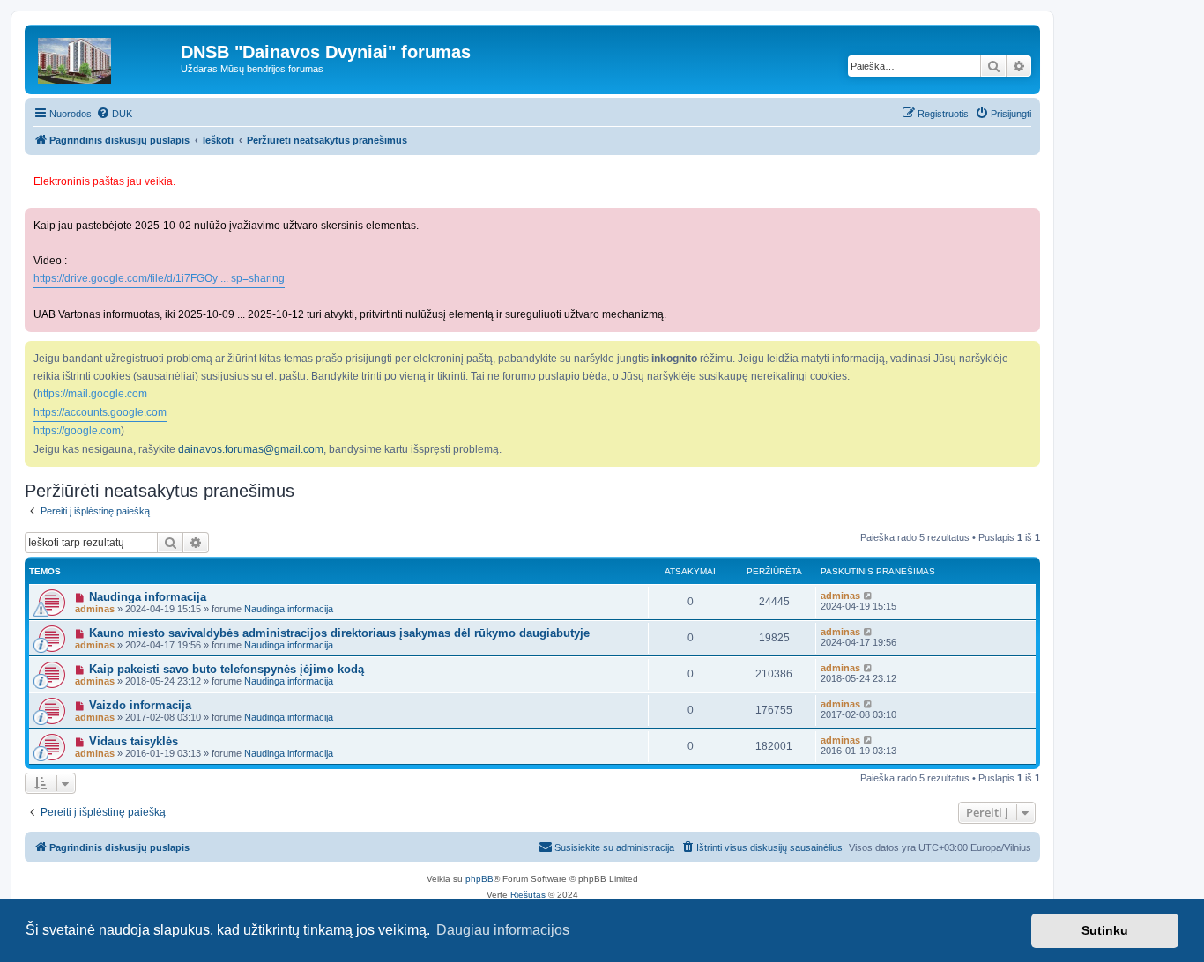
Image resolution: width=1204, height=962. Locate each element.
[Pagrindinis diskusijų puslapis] (105, 56)
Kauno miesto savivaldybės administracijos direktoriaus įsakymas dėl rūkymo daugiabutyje (339, 633)
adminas (95, 608)
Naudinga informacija (147, 596)
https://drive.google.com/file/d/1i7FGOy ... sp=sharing (159, 278)
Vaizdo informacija (140, 705)
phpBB (479, 879)
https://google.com (77, 431)
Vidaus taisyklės (133, 741)
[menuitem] (114, 113)
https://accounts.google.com (100, 412)
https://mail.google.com (92, 394)
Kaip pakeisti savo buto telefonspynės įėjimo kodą (226, 669)
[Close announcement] (1029, 174)
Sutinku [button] (1104, 930)
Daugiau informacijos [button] (502, 929)
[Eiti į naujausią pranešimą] (868, 595)
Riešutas (528, 894)
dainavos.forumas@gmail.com (250, 449)
